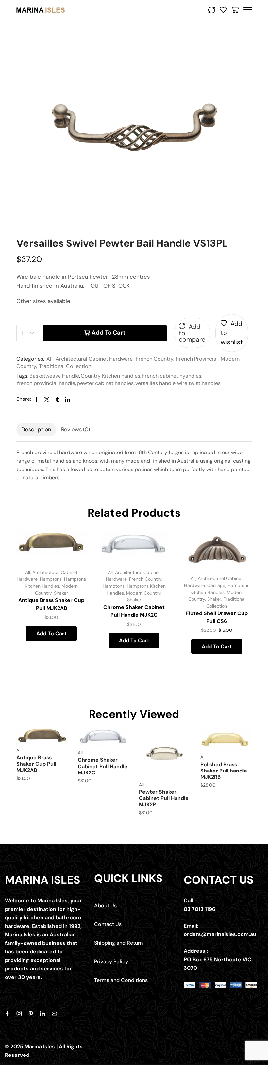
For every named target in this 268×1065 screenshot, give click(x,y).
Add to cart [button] (51, 633)
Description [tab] (36, 429)
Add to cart (109, 333)
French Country (154, 358)
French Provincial (197, 358)
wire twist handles (199, 383)
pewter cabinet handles (105, 383)
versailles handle (155, 383)
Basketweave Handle (54, 375)
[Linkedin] (42, 1013)
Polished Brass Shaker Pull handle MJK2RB (223, 770)
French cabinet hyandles (171, 375)
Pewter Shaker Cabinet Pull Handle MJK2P (164, 798)
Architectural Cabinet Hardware (94, 358)
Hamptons (51, 579)
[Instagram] (19, 1013)
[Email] (54, 1013)
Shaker (61, 593)
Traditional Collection (65, 366)
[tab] (36, 429)
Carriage (216, 585)
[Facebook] (7, 1013)
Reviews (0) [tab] (75, 429)
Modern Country (143, 593)
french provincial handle (46, 383)
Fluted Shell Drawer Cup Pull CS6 (217, 617)
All (49, 358)
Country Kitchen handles (110, 375)
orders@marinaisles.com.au (220, 934)
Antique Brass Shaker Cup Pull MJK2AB (51, 604)
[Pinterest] (30, 1013)
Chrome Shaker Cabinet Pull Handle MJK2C (134, 611)
